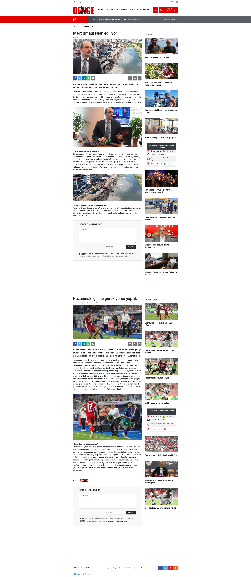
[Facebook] (75, 78)
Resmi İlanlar (113, 10)
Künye (115, 568)
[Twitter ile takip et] (165, 568)
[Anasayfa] (74, 2)
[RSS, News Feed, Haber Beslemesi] (175, 568)
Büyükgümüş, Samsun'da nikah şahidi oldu (112, 19)
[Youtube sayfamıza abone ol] (170, 568)
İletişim (121, 568)
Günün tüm (171, 19)
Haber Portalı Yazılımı (83, 574)
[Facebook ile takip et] (160, 568)
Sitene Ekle (106, 2)
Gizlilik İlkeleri (130, 568)
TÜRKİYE (124, 10)
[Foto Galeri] (177, 2)
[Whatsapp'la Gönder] (88, 78)
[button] (130, 78)
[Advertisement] (107, 279)
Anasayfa (78, 27)
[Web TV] (172, 2)
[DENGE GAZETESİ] (83, 10)
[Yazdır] (93, 78)
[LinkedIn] (84, 78)
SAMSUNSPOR (143, 10)
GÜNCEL (101, 10)
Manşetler (80, 2)
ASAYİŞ (132, 10)
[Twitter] (79, 78)
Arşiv (98, 2)
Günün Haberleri (90, 2)
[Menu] (155, 10)
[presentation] (80, 19)
